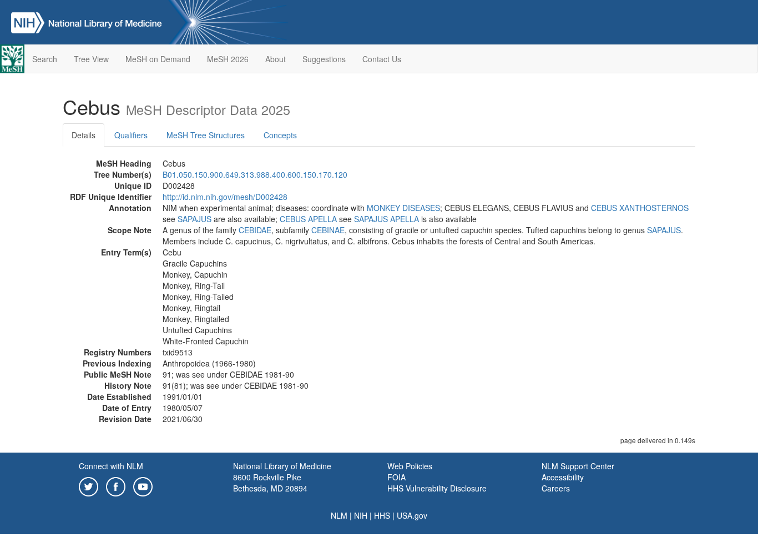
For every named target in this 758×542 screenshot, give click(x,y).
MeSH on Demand (157, 58)
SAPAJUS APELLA (386, 218)
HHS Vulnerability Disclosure (437, 488)
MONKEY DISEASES (403, 207)
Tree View (91, 58)
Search (44, 58)
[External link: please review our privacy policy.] (88, 485)
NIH (360, 515)
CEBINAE (328, 229)
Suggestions (324, 58)
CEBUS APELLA (308, 218)
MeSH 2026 (228, 58)
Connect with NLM (111, 465)
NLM (339, 515)
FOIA (396, 477)
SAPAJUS (194, 218)
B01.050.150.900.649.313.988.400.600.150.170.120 (255, 174)
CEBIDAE (255, 229)
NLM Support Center (578, 465)
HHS (382, 515)
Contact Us (381, 58)
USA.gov (412, 515)
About (275, 58)
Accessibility (563, 477)
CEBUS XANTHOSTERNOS (640, 207)
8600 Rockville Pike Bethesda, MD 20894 (270, 482)
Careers (556, 488)
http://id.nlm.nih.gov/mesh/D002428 (225, 196)
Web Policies (409, 465)
